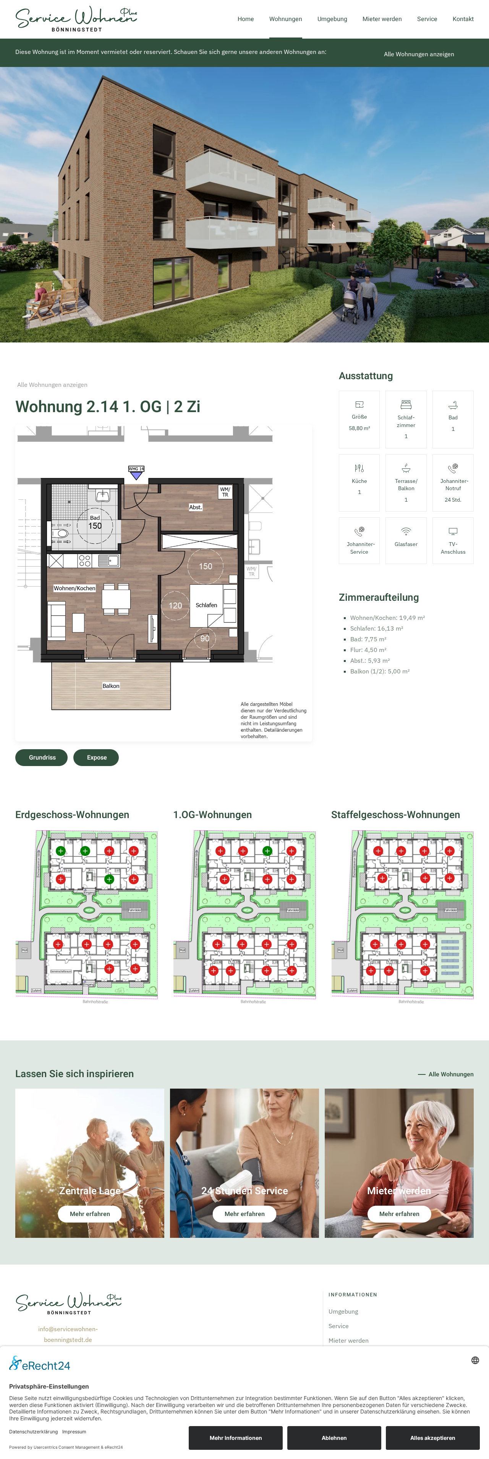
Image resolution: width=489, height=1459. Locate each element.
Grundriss (42, 757)
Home (246, 19)
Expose (97, 757)
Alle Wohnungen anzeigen (419, 54)
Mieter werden (382, 19)
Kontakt (463, 19)
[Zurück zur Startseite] (76, 19)
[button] (163, 582)
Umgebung (332, 19)
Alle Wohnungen (451, 1074)
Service (427, 19)
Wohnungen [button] (285, 19)
